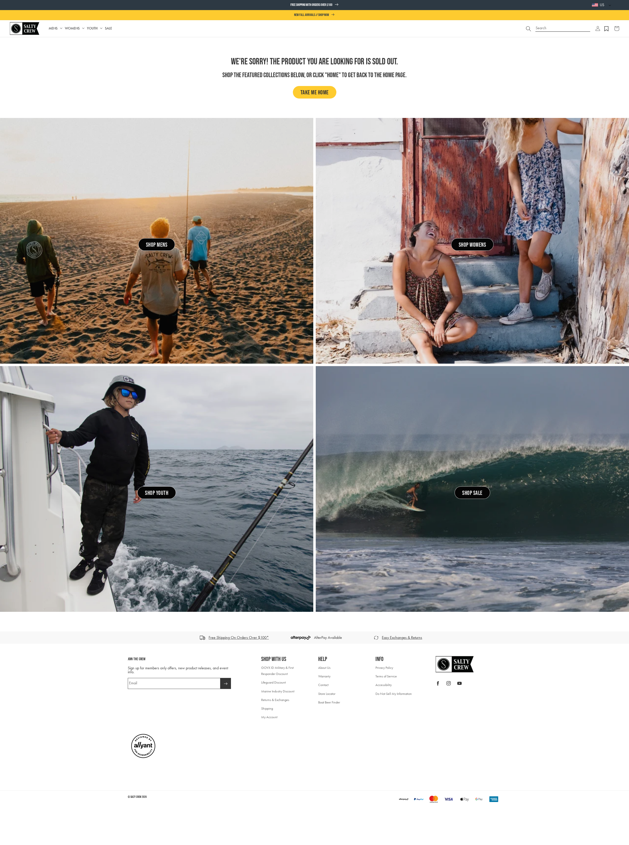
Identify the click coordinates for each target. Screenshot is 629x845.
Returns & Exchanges (275, 700)
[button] (598, 28)
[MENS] (61, 28)
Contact (323, 685)
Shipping (267, 708)
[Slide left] (5, 637)
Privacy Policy (384, 668)
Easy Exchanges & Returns (402, 637)
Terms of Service (386, 676)
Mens (53, 28)
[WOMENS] (83, 28)
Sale (108, 28)
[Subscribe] (225, 683)
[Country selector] (608, 5)
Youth (92, 28)
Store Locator (326, 694)
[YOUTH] (101, 28)
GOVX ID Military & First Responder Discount (277, 671)
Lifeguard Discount (273, 682)
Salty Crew (135, 797)
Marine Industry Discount (277, 691)
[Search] (528, 28)
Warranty (324, 676)
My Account (269, 717)
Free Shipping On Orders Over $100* (239, 637)
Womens (72, 28)
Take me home (314, 92)
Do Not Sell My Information (393, 694)
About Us (324, 668)
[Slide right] (623, 637)
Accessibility (383, 685)
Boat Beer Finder (329, 702)
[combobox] (562, 26)
